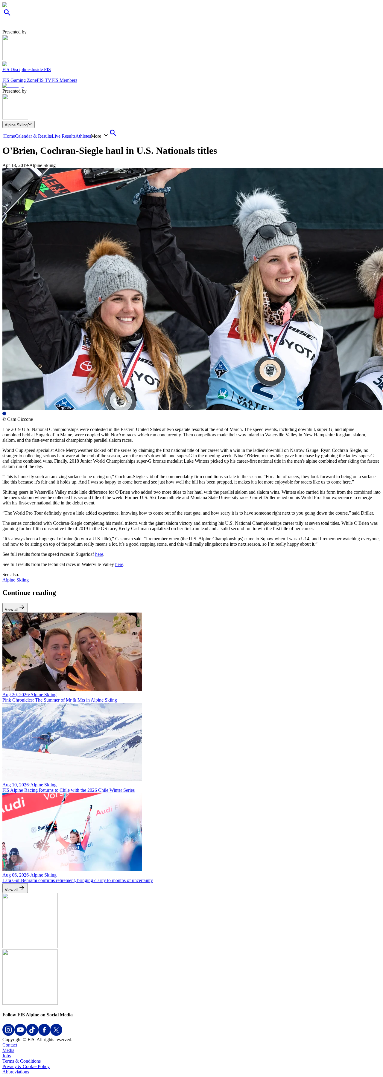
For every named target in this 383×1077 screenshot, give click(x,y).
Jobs (6, 1055)
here (99, 554)
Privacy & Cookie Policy (26, 1066)
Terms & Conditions (21, 1061)
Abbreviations (15, 1071)
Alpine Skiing (16, 125)
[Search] (7, 15)
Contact (9, 1044)
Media (8, 1050)
